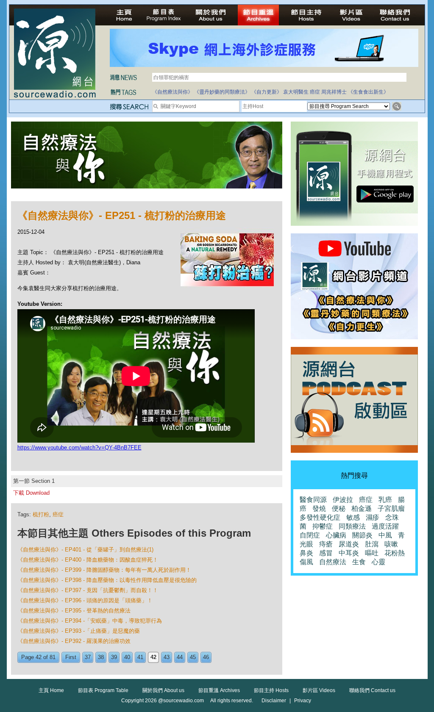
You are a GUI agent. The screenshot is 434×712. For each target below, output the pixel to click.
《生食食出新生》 (368, 92)
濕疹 (372, 517)
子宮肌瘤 (391, 508)
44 (180, 657)
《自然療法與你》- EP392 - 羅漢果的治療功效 (74, 641)
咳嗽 (391, 544)
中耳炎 (349, 553)
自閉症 (310, 535)
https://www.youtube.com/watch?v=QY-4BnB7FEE (79, 447)
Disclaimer (274, 701)
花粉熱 (394, 553)
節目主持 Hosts (271, 690)
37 (88, 657)
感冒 (326, 553)
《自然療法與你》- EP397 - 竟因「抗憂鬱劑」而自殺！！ (87, 590)
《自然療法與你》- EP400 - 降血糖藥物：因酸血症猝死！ (87, 560)
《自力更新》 (266, 92)
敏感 (353, 517)
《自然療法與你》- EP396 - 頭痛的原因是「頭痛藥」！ (85, 600)
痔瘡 (326, 544)
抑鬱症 (322, 526)
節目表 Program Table (103, 690)
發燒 (319, 508)
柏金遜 (361, 508)
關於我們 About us (163, 690)
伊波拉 (343, 499)
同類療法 (352, 526)
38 (101, 657)
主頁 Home (51, 690)
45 (193, 657)
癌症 (315, 92)
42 (153, 657)
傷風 (306, 561)
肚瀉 (371, 544)
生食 (359, 561)
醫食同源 (313, 499)
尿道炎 (349, 544)
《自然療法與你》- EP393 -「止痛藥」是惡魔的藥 (78, 631)
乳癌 (385, 499)
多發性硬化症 (320, 517)
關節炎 (362, 535)
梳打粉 (41, 514)
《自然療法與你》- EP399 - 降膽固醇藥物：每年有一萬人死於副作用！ (104, 570)
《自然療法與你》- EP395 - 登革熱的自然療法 (74, 610)
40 (127, 657)
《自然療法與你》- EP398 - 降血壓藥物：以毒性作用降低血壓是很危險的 (107, 580)
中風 (385, 535)
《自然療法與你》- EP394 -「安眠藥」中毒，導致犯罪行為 (89, 621)
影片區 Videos (319, 690)
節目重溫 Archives (219, 690)
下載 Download (31, 493)
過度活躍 (385, 526)
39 (114, 657)
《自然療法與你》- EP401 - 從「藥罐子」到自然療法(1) (85, 549)
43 (167, 657)
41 (140, 657)
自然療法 (332, 561)
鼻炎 (306, 553)
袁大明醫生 (296, 92)
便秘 (338, 508)
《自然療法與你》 (172, 92)
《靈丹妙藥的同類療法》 (222, 92)
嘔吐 (371, 553)
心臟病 (336, 535)
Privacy (302, 701)
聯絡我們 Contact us (372, 690)
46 (206, 657)
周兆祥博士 (334, 92)
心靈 (378, 561)
